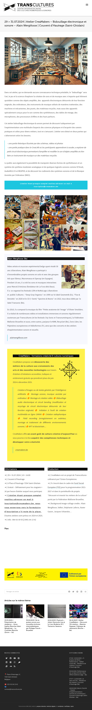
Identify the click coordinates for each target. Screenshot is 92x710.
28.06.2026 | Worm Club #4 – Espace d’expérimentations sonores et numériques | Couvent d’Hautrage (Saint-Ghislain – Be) (78, 692)
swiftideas (67, 706)
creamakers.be (21, 450)
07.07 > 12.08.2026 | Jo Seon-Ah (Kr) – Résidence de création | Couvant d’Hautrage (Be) (77, 681)
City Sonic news (76, 653)
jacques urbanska (41, 706)
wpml (72, 706)
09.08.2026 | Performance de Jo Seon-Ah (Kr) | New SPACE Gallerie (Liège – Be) (78, 673)
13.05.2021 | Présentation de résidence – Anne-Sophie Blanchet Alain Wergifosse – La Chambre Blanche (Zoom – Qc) (12, 626)
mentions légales (51, 706)
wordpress (61, 706)
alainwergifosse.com (18, 337)
